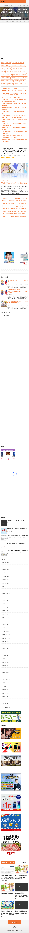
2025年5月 (4, 614)
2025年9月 (4, 600)
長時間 (16, 83)
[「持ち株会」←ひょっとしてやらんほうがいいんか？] (4, 523)
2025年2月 (4, 624)
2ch (2, 62)
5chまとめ (8, 68)
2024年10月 (4, 638)
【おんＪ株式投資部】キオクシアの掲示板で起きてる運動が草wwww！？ (14, 132)
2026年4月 (4, 576)
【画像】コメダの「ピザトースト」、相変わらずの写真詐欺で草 (14, 120)
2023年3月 (4, 703)
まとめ (3, 74)
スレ (2, 77)
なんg (22, 68)
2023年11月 (4, 676)
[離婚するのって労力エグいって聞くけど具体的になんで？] (4, 531)
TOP (1, 5)
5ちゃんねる (16, 68)
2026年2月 (4, 583)
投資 (11, 5)
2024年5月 (4, 655)
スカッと (23, 74)
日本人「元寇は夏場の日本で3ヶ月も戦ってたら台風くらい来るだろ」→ (14, 108)
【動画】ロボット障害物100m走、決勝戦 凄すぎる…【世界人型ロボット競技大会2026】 (13, 136)
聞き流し (10, 83)
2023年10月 (4, 679)
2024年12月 (4, 631)
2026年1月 (4, 586)
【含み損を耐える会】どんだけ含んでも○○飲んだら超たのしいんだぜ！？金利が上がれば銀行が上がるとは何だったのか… (14, 183)
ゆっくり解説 (16, 74)
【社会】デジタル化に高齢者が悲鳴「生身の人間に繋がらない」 (21, 913)
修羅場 (8, 77)
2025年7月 (4, 607)
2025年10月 (4, 597)
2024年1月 (4, 669)
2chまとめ (8, 62)
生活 (20, 5)
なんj (3, 71)
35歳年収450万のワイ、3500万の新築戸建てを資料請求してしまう (14, 128)
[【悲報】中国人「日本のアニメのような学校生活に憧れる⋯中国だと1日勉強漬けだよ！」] (4, 553)
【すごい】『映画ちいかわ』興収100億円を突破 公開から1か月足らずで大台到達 (7, 914)
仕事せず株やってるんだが (7, 893)
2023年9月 (4, 682)
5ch (2, 68)
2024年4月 (4, 658)
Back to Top (14, 922)
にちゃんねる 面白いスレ (19, 71)
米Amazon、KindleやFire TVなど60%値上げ (11, 97)
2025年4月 (4, 617)
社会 (24, 5)
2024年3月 (4, 662)
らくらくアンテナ (18, 930)
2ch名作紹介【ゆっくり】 (18, 62)
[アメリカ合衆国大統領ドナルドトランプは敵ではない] (4, 282)
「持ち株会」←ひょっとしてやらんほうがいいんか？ (13, 88)
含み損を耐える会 (4, 180)
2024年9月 (4, 641)
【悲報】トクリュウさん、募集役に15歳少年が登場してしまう (14, 112)
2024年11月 (4, 634)
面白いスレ (22, 83)
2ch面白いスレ (4, 65)
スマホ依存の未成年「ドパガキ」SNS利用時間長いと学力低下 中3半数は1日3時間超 (21, 896)
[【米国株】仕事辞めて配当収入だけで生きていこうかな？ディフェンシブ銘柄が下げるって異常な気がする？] (4, 292)
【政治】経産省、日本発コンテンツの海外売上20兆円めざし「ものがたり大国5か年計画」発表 (14, 94)
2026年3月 (4, 579)
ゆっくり (9, 74)
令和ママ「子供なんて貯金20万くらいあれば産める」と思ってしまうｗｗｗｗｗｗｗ (14, 140)
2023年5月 (4, 696)
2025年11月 (4, 593)
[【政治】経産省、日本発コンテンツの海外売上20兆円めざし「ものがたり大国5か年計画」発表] (4, 538)
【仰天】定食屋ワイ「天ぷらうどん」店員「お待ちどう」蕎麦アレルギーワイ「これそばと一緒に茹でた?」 (14, 116)
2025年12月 (4, 590)
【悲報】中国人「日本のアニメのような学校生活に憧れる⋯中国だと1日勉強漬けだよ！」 (14, 100)
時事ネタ (15, 5)
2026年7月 (4, 566)
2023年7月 (4, 689)
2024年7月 (4, 648)
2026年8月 (4, 562)
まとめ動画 (6, 5)
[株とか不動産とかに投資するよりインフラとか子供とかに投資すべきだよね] (4, 304)
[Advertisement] (14, 40)
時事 (2, 80)
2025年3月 (4, 621)
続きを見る (14, 176)
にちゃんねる (9, 71)
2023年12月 (4, 672)
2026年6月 (4, 569)
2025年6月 (4, 610)
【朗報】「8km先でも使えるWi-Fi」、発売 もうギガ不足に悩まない (14, 104)
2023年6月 (4, 693)
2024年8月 (4, 645)
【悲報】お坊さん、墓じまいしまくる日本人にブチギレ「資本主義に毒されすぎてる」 (14, 124)
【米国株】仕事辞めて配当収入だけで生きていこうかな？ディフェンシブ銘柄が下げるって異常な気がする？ (17, 291)
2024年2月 (4, 665)
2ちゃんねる (22, 65)
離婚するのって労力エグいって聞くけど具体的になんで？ (14, 90)
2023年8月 (4, 686)
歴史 (16, 80)
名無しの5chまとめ (15, 77)
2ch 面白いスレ (13, 65)
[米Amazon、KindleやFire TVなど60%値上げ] (4, 546)
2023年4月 (4, 700)
